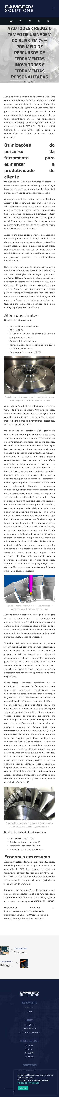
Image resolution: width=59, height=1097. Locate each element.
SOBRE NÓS (29, 1008)
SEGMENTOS (29, 1025)
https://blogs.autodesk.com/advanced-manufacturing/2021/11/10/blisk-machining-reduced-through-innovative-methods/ (26, 915)
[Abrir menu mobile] (53, 9)
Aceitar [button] (23, 1088)
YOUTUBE (29, 1046)
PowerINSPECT (11, 730)
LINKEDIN (29, 1049)
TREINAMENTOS (29, 1029)
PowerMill (29, 278)
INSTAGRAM (29, 1053)
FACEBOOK (29, 1057)
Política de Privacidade (28, 1083)
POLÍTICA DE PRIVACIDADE (29, 1032)
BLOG (29, 1012)
